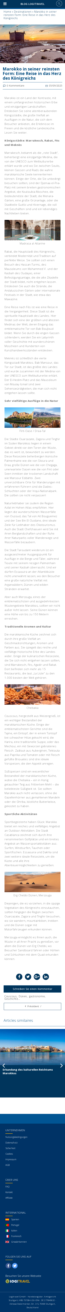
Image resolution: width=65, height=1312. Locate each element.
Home (7, 11)
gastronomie (37, 996)
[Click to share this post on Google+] (37, 977)
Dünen (23, 996)
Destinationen (23, 11)
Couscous (10, 996)
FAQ (7, 1186)
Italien (14, 1230)
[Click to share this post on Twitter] (28, 977)
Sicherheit (10, 1148)
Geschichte (11, 998)
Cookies (9, 1153)
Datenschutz (11, 1142)
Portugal (15, 1225)
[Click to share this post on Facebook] (19, 977)
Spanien (15, 1219)
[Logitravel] (18, 1281)
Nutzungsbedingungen (16, 1137)
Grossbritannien (19, 1241)
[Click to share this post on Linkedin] (46, 977)
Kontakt (9, 1192)
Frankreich (16, 1236)
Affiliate (9, 1197)
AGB (7, 1165)
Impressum (10, 1159)
